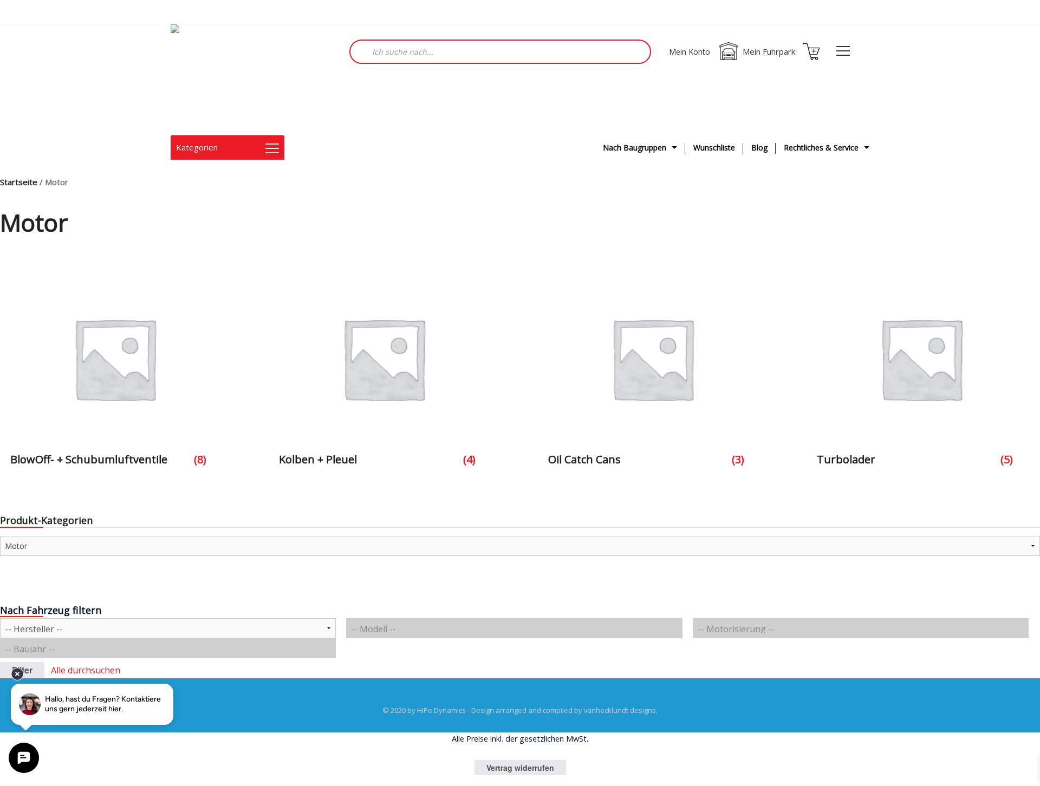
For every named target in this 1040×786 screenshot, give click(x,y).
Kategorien (197, 147)
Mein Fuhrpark (769, 51)
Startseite (18, 181)
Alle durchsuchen (85, 670)
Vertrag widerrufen (520, 767)
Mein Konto (689, 52)
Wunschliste (714, 147)
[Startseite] (225, 79)
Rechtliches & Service (821, 147)
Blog (759, 147)
